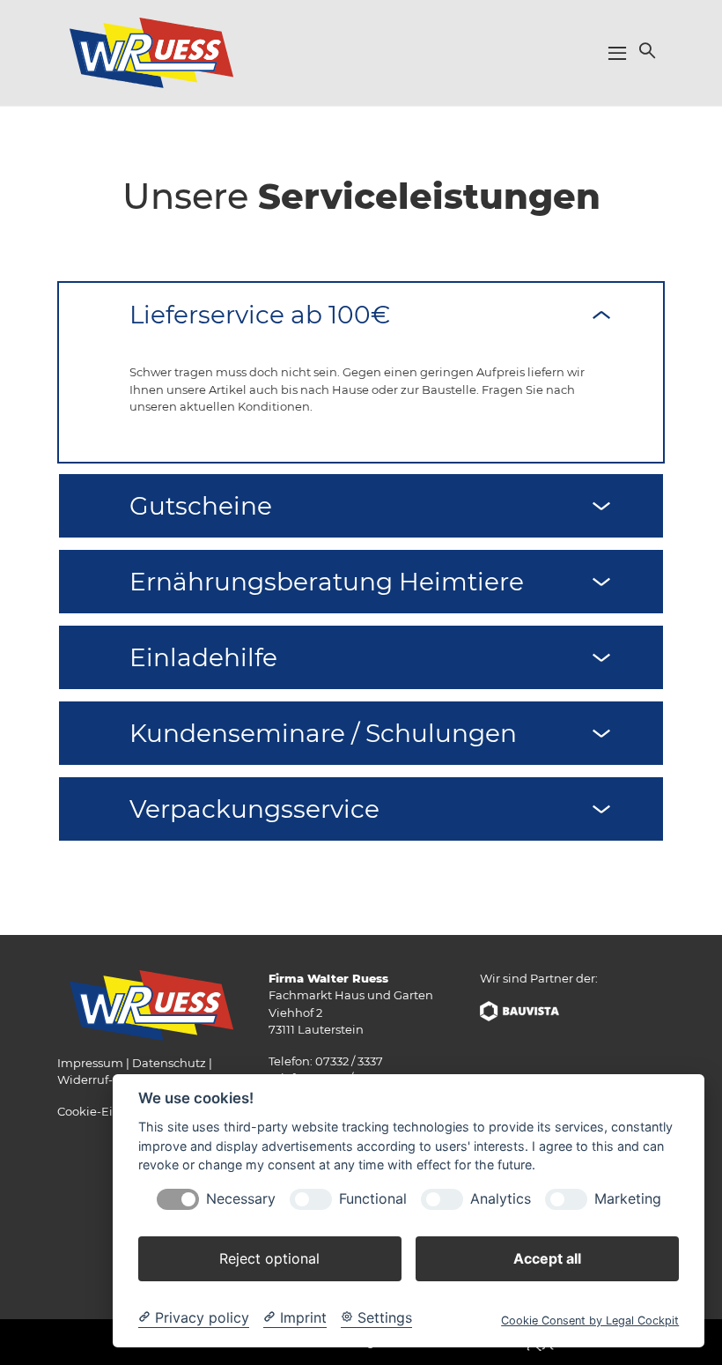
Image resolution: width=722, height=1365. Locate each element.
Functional (373, 1199)
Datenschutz (169, 1063)
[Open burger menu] (617, 53)
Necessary (241, 1199)
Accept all (547, 1258)
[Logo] (151, 52)
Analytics (500, 1199)
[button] (645, 50)
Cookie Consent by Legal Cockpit (590, 1320)
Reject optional (269, 1258)
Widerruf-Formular (111, 1079)
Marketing (627, 1199)
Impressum (90, 1063)
